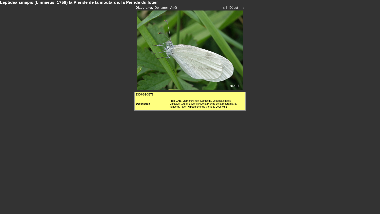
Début (233, 7)
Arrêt (173, 7)
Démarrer (161, 7)
